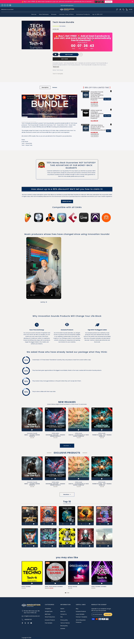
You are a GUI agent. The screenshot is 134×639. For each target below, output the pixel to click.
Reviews (54, 87)
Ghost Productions (50, 617)
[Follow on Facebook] (2, 5)
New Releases (44, 14)
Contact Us (63, 614)
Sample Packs (48, 611)
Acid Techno (26, 586)
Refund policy (64, 625)
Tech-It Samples (58, 74)
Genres (33, 14)
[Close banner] (132, 1)
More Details (67, 201)
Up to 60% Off (98, 14)
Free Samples (48, 623)
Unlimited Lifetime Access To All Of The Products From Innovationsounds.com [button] (98, 127)
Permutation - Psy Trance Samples (102, 435)
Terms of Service (65, 623)
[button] (56, 26)
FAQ (61, 617)
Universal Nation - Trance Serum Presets (55, 435)
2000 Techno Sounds (98, 586)
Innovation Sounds (25, 121)
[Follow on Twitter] (5, 5)
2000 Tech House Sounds (54, 586)
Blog (77, 608)
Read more (56, 66)
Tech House (60, 70)
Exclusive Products (83, 14)
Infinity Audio (55, 433)
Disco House (72, 586)
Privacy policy (64, 620)
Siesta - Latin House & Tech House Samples (79, 435)
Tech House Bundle (32, 121)
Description (45, 87)
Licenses (62, 628)
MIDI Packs (47, 614)
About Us (62, 611)
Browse (53, 14)
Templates (48, 608)
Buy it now (64, 59)
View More (66, 445)
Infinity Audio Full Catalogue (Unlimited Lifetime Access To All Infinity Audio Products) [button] (97, 114)
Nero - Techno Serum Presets (32, 435)
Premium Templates (81, 617)
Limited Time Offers (66, 14)
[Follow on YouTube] (10, 5)
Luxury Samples (80, 614)
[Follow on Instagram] (7, 5)
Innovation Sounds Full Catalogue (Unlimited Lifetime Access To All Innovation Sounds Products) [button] (97, 96)
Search (62, 608)
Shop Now (108, 1)
